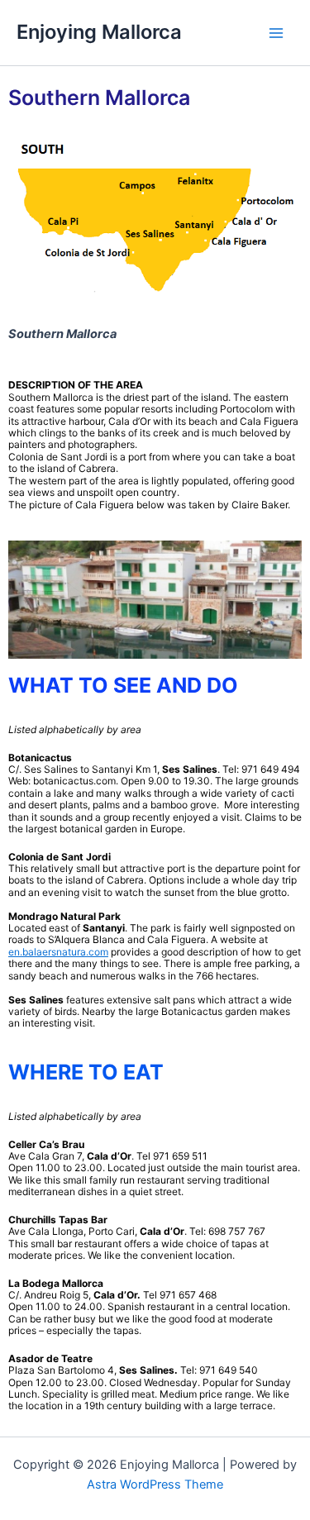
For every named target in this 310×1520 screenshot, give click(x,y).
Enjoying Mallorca (99, 32)
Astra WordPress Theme (155, 1484)
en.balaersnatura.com (58, 952)
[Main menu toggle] (276, 33)
